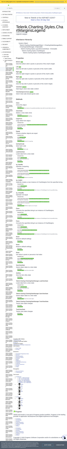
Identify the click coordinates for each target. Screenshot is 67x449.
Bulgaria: (25, 381)
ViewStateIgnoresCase (24, 92)
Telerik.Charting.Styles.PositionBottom (9, 204)
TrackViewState (20, 309)
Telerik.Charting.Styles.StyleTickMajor (9, 414)
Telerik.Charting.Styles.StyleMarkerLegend (9, 350)
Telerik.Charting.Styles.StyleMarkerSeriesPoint (9, 358)
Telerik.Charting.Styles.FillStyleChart (9, 159)
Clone (17, 103)
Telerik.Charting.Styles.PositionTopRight (9, 230)
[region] (33, 445)
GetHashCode (20, 144)
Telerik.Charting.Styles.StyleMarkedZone (9, 337)
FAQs (17, 366)
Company (18, 418)
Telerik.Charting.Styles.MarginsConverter (9, 192)
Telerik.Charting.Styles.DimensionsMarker (9, 115)
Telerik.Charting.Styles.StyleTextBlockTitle (9, 407)
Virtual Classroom (20, 364)
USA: (24, 377)
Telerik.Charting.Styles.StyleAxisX (9, 267)
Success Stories (20, 371)
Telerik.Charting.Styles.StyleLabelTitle (9, 324)
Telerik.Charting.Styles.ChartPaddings (9, 82)
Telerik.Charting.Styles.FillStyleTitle (9, 176)
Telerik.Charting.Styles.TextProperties (9, 431)
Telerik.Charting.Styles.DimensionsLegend (9, 111)
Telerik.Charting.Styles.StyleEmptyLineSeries (9, 297)
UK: (24, 379)
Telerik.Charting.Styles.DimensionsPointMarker (9, 123)
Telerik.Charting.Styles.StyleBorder (9, 276)
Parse (17, 208)
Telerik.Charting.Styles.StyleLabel (9, 310)
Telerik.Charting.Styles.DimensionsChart (9, 106)
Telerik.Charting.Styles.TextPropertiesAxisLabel (9, 440)
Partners (18, 363)
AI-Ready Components (25, 344)
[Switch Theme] (65, 8)
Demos (17, 355)
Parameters (20, 122)
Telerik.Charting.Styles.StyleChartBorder (9, 284)
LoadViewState (20, 152)
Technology (18, 420)
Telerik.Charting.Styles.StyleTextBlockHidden (9, 402)
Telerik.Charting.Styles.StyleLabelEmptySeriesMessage (9, 315)
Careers (18, 424)
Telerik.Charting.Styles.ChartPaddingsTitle (9, 90)
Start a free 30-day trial (40, 20)
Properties (20, 58)
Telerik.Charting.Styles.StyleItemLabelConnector (9, 306)
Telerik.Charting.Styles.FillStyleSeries (9, 167)
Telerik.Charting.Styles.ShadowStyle (9, 238)
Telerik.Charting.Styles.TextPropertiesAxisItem (9, 436)
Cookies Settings (60, 445)
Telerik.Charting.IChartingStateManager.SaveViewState (32, 293)
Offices (17, 425)
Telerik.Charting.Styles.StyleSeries (9, 367)
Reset (17, 236)
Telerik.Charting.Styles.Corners (9, 98)
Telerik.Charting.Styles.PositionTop (9, 221)
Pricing (17, 349)
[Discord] (19, 394)
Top (18, 82)
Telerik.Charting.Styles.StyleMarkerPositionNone (9, 354)
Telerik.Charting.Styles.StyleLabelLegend (9, 320)
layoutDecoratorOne (33, 170)
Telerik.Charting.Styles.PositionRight (9, 217)
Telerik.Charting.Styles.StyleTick (9, 411)
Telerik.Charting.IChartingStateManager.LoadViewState (32, 281)
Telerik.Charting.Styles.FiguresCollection (9, 142)
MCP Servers (16, 344)
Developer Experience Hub (22, 353)
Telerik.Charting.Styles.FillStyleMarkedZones (9, 163)
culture (27, 230)
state (22, 157)
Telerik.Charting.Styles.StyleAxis (9, 255)
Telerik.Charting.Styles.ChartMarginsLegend (9, 69)
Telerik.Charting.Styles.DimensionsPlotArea (9, 119)
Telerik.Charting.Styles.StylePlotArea (9, 363)
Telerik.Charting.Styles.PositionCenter (9, 208)
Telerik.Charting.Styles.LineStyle (9, 188)
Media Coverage (20, 423)
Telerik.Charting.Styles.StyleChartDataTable (9, 288)
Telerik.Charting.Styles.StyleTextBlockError (9, 398)
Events (17, 365)
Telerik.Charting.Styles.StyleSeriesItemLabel (9, 380)
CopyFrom (19, 118)
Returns (19, 106)
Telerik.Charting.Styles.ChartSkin (9, 95)
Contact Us (18, 376)
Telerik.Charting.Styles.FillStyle (9, 155)
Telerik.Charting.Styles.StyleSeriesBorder (9, 371)
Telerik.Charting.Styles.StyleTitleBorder (9, 423)
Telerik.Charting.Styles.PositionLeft (9, 212)
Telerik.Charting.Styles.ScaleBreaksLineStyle (9, 234)
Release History (19, 357)
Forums (18, 358)
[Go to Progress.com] (17, 412)
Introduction (6, 11)
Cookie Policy (17, 446)
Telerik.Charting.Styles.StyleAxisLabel (9, 263)
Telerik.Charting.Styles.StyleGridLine (9, 301)
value (22, 186)
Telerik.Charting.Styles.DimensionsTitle (9, 133)
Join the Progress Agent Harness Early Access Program (49, 1)
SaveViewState (20, 265)
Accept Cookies (47, 445)
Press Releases (19, 422)
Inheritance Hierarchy (24, 40)
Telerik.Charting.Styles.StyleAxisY (9, 271)
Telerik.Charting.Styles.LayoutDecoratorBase (9, 180)
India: (24, 380)
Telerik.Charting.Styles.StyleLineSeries (9, 333)
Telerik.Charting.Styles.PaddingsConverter (9, 196)
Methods (19, 99)
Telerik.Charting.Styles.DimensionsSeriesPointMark (9, 128)
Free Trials (18, 348)
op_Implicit (19, 180)
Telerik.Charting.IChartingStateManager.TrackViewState (32, 301)
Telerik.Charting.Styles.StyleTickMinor (9, 418)
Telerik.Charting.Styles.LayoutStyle (9, 185)
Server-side (26, 12)
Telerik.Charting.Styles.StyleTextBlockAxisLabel (9, 394)
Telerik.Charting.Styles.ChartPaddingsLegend (9, 86)
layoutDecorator (32, 124)
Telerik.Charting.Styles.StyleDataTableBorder (9, 293)
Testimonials (19, 372)
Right (19, 72)
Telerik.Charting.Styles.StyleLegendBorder (9, 328)
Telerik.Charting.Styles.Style (9, 252)
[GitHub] (19, 393)
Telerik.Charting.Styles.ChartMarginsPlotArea (9, 73)
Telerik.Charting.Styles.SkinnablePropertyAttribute (9, 247)
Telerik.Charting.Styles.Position (9, 200)
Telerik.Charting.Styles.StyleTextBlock (9, 390)
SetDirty (18, 273)
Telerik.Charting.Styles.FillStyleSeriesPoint (9, 172)
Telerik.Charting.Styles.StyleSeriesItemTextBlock (9, 385)
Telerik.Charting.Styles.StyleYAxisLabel (9, 427)
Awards (18, 421)
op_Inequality (20, 192)
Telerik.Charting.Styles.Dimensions (9, 102)
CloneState (19, 111)
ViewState (21, 87)
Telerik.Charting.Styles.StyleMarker (9, 341)
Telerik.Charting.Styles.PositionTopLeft (9, 225)
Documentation (19, 356)
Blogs (17, 359)
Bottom (19, 61)
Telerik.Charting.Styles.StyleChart (9, 280)
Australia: (25, 382)
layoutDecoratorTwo (33, 173)
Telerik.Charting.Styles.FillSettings (9, 146)
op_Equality (19, 164)
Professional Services (21, 362)
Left (18, 67)
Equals (18, 131)
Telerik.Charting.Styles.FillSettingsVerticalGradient (9, 151)
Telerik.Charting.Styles (35, 12)
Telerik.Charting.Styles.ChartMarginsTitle (9, 77)
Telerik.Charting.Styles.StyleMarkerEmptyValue (9, 345)
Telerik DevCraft (17, 340)
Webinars (18, 360)
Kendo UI (15, 342)
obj (21, 137)
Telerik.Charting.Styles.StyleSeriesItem (9, 375)
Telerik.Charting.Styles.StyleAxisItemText (9, 258)
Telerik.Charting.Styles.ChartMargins (9, 64)
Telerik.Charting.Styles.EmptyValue (9, 137)
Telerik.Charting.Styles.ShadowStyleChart (9, 242)
